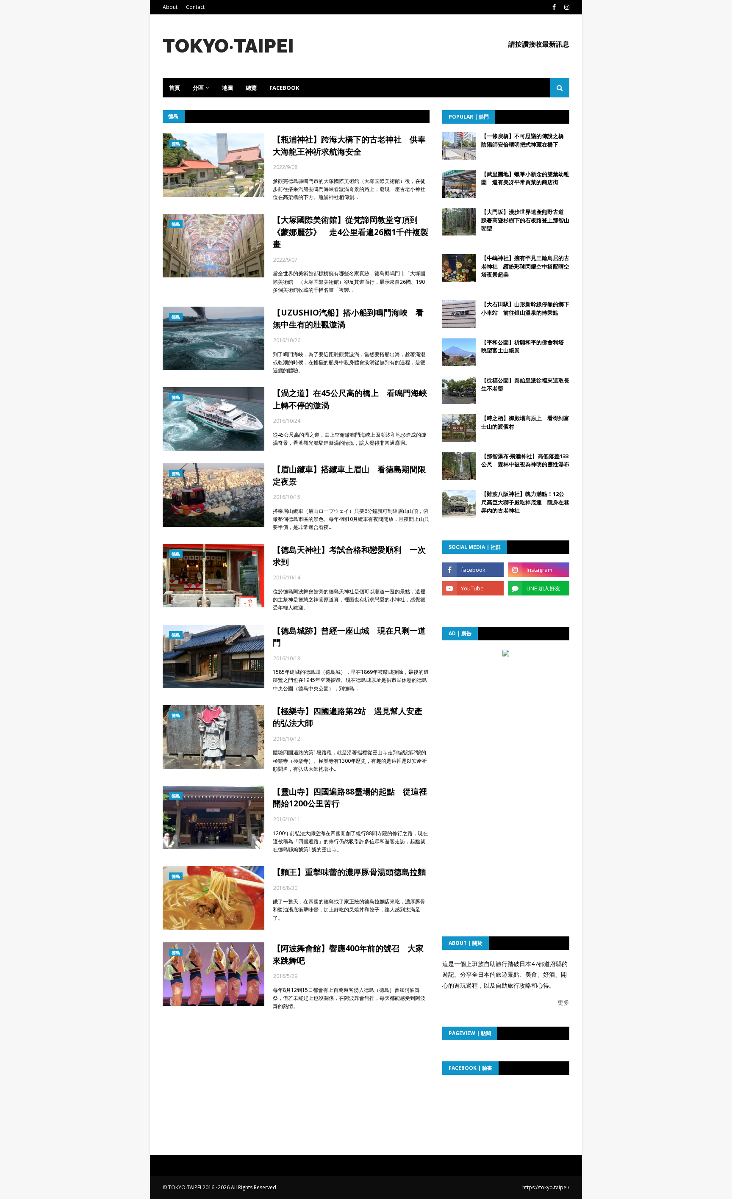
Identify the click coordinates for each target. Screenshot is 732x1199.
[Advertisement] (505, 713)
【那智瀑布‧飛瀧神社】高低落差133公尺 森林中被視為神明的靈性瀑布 (525, 460)
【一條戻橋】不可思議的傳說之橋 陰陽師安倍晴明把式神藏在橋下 (525, 140)
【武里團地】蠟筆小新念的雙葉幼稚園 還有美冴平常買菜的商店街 (525, 178)
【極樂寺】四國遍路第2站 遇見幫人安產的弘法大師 (347, 717)
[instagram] (565, 7)
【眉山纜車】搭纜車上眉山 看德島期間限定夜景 (349, 475)
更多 (563, 1002)
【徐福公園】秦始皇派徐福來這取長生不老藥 (525, 385)
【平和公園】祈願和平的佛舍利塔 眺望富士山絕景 (525, 346)
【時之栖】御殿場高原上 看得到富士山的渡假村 (525, 422)
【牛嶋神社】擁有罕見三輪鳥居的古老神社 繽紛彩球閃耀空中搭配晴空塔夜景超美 (525, 266)
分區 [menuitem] (198, 87)
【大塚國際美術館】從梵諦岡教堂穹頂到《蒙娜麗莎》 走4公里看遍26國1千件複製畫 (350, 231)
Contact (195, 7)
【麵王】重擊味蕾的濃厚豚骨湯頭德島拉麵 (349, 872)
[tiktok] (473, 607)
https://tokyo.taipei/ (545, 1187)
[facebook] (554, 7)
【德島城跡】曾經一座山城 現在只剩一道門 (349, 636)
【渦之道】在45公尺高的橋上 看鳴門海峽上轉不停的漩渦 (350, 399)
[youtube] (473, 588)
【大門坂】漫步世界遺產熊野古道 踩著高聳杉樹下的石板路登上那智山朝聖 (525, 220)
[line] (538, 588)
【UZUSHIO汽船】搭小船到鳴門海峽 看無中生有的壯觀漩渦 (348, 318)
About (170, 7)
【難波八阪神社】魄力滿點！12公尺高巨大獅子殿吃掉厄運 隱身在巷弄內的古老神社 (525, 502)
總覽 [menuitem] (251, 87)
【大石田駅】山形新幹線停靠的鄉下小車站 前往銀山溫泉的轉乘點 (525, 308)
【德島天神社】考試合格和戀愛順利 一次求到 (349, 556)
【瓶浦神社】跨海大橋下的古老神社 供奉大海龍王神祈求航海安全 (349, 145)
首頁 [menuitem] (174, 87)
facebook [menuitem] (284, 87)
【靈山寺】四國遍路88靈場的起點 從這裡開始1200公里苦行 (350, 797)
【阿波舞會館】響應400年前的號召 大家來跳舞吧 (348, 954)
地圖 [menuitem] (227, 87)
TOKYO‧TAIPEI (228, 46)
